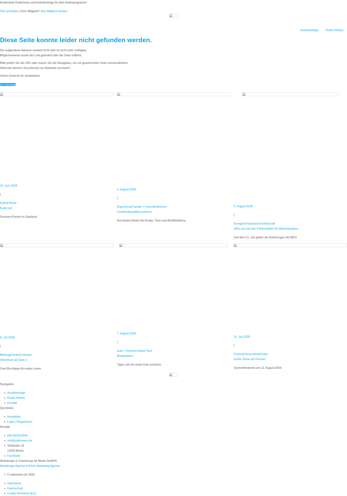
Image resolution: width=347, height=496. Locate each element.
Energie (239, 223)
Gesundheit (252, 354)
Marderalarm (125, 355)
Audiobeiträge (309, 30)
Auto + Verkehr (126, 350)
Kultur (4, 202)
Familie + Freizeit (143, 206)
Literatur (26, 354)
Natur (140, 350)
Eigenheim (124, 206)
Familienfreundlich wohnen (134, 211)
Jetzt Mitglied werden (53, 11)
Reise (13, 202)
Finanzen (251, 223)
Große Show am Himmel (249, 359)
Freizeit (238, 354)
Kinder (15, 354)
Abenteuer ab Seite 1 (13, 359)
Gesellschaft (267, 223)
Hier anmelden (9, 11)
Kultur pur (6, 208)
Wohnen (161, 206)
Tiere (149, 350)
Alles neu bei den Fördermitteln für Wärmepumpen (266, 228)
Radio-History (334, 30)
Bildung (5, 354)
